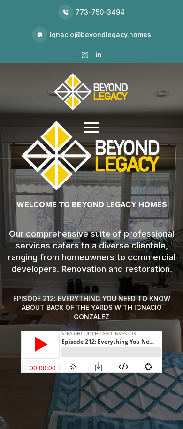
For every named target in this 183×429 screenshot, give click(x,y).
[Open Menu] (91, 127)
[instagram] (85, 55)
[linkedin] (98, 55)
